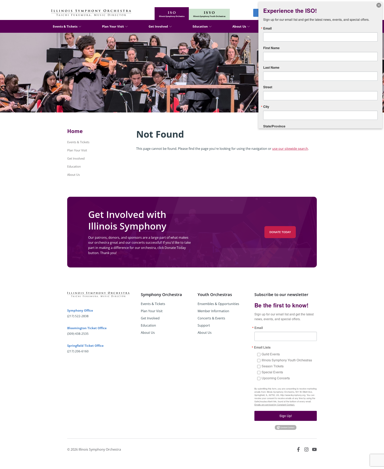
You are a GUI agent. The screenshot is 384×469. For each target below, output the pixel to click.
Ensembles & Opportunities (218, 304)
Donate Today (280, 232)
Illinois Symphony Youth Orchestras (287, 360)
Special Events (272, 372)
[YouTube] (314, 449)
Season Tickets (273, 366)
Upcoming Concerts (276, 378)
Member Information (213, 311)
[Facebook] (298, 449)
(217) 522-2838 (78, 316)
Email (258, 327)
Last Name (271, 67)
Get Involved (158, 26)
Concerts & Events (211, 318)
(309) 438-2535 (78, 334)
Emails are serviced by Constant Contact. (274, 404)
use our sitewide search (290, 148)
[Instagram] (306, 449)
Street (267, 87)
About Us (239, 26)
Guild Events (271, 354)
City (266, 106)
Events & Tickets (65, 26)
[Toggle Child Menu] (80, 26)
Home (75, 131)
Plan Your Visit (113, 26)
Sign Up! (285, 415)
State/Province (274, 126)
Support (204, 325)
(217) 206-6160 (78, 351)
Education (200, 26)
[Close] (378, 5)
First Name (271, 48)
